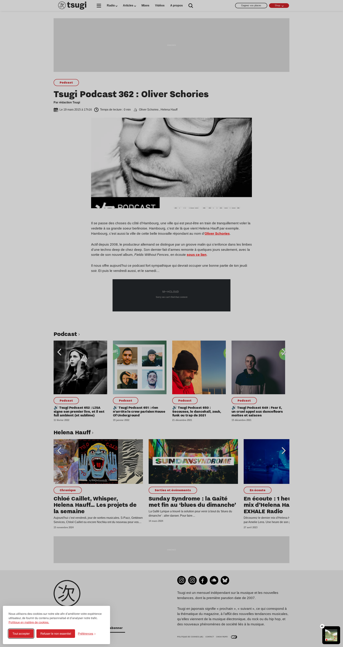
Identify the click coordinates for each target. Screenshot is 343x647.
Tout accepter (21, 633)
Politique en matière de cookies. (29, 622)
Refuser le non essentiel (55, 633)
